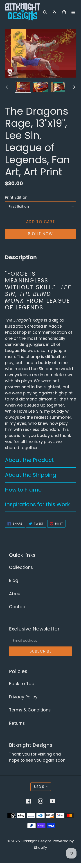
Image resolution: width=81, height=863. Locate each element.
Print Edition (16, 197)
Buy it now (40, 234)
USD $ (39, 786)
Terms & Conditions (30, 710)
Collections (21, 567)
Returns (17, 723)
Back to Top (21, 684)
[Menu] (73, 12)
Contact (18, 607)
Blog (13, 580)
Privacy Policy (23, 697)
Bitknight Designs (36, 841)
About (15, 594)
